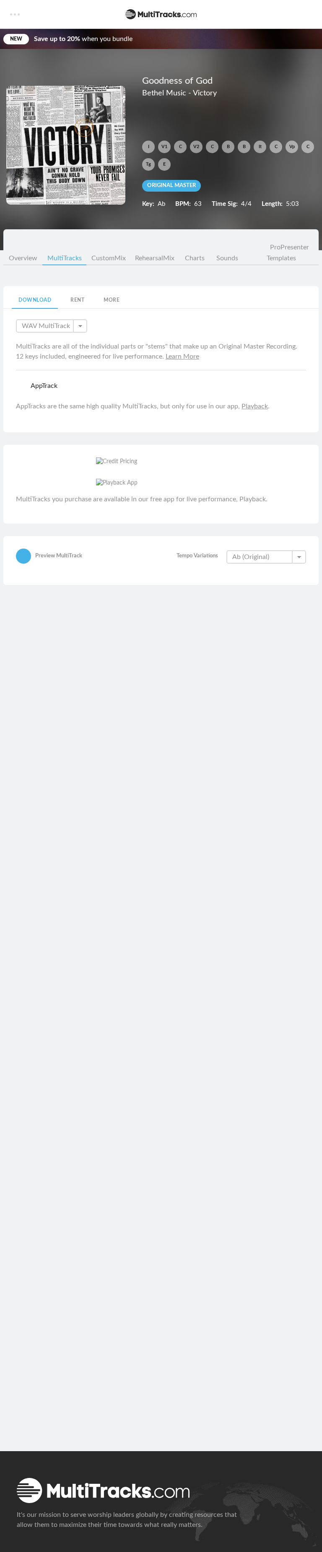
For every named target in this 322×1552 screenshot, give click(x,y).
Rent (77, 300)
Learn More (182, 356)
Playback (255, 406)
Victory (205, 93)
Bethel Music (164, 93)
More (111, 300)
